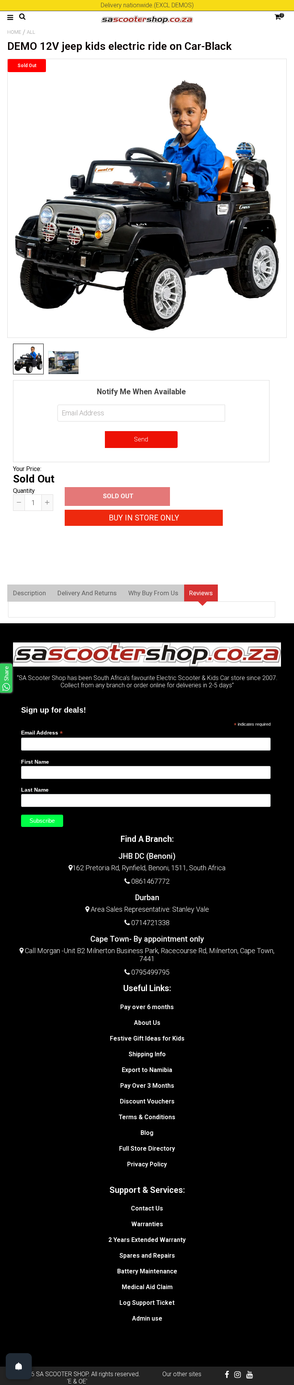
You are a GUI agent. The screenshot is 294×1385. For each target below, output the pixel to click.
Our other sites (181, 1374)
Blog (147, 1132)
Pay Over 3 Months (147, 1085)
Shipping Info (147, 1054)
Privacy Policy (147, 1164)
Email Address (42, 732)
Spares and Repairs (147, 1255)
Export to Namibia (147, 1070)
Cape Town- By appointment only (147, 939)
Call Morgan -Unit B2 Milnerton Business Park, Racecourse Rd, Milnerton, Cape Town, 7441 (148, 955)
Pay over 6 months (147, 1007)
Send (141, 439)
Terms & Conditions (147, 1117)
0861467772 (150, 881)
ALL (31, 32)
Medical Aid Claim (147, 1287)
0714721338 (150, 923)
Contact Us (147, 1208)
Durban (147, 897)
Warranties (147, 1224)
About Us (147, 1022)
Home (14, 32)
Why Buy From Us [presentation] (153, 593)
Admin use (147, 1318)
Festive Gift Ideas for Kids (147, 1038)
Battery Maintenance (147, 1271)
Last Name (35, 790)
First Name (35, 762)
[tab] (29, 593)
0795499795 (150, 972)
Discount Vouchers (147, 1101)
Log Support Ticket (147, 1302)
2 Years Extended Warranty (147, 1239)
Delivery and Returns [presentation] (87, 593)
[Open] (19, 1366)
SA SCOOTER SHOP (62, 1374)
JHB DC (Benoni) (147, 856)
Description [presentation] (29, 593)
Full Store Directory (147, 1148)
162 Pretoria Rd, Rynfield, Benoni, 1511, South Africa (148, 868)
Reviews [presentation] (201, 593)
